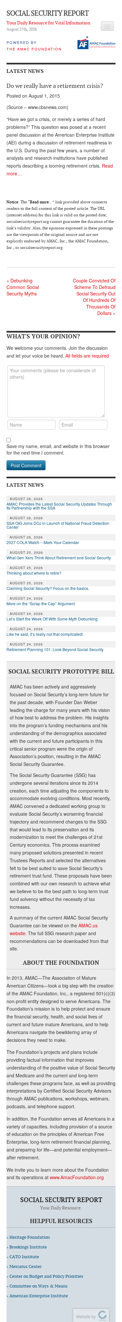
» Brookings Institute (27, 1247)
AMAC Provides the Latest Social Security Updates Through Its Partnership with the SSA (59, 506)
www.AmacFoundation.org (77, 1177)
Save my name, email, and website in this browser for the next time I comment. (58, 449)
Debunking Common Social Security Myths (23, 287)
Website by (85, 1316)
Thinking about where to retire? (34, 573)
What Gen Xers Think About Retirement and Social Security (59, 558)
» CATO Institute (23, 1256)
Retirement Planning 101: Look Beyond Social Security (55, 649)
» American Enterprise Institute (37, 1295)
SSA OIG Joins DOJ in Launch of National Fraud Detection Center (58, 525)
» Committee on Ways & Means (37, 1286)
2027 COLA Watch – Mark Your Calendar (43, 542)
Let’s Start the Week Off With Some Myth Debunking (52, 619)
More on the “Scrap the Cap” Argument (41, 604)
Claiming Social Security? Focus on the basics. (48, 588)
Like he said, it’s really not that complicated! (45, 634)
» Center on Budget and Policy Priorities (45, 1276)
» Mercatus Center (24, 1266)
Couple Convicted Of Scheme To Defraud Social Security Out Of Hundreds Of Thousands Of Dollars (94, 296)
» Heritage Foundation (28, 1237)
